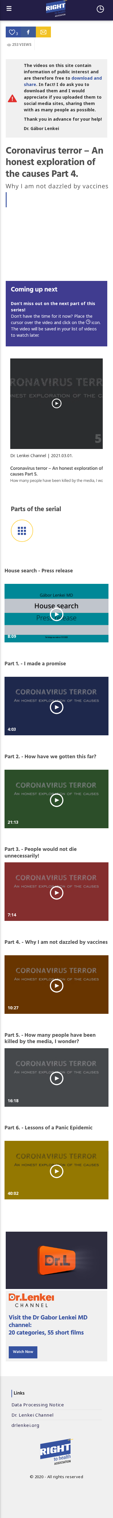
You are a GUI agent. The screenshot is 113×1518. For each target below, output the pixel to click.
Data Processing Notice (37, 1405)
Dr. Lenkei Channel (32, 1415)
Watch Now (23, 1352)
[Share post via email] (43, 32)
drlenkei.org (25, 1425)
